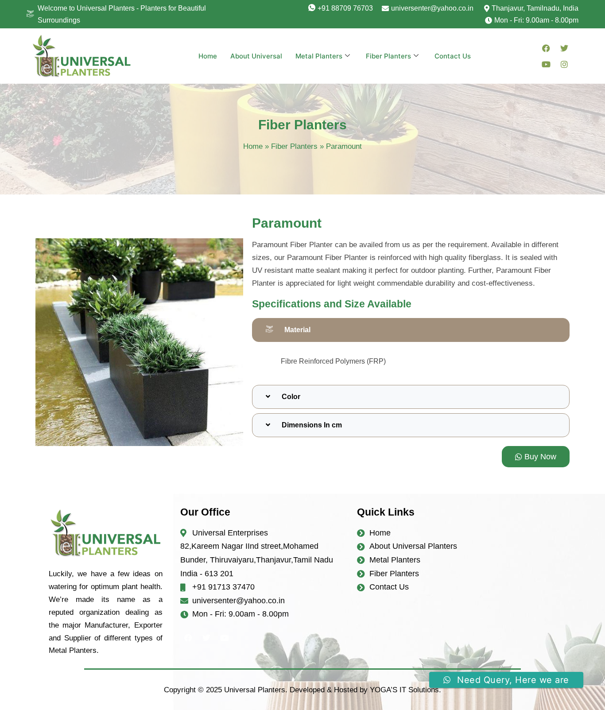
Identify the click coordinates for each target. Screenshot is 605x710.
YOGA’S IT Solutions (404, 690)
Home (207, 56)
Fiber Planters (388, 56)
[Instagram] (564, 64)
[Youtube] (546, 64)
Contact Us (452, 56)
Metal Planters (318, 56)
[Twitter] (564, 48)
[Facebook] (546, 48)
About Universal (256, 56)
